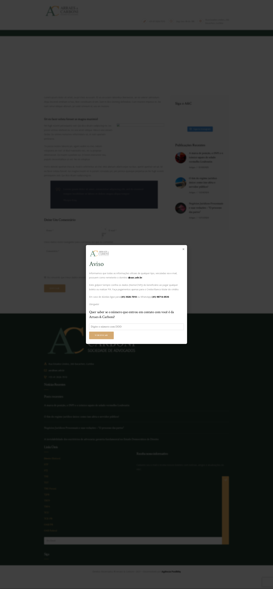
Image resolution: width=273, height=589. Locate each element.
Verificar (101, 335)
